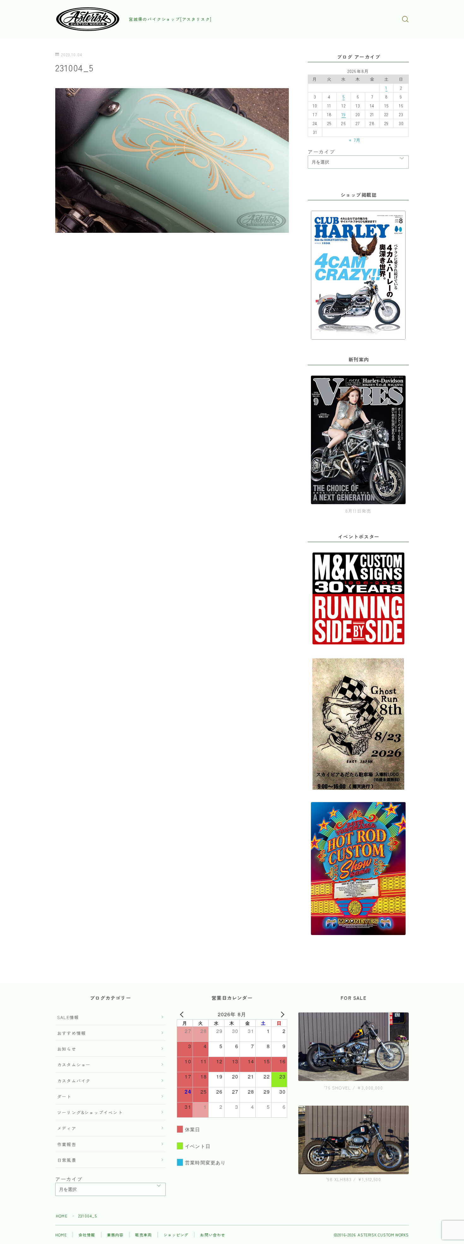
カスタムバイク (74, 1081)
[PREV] (183, 1014)
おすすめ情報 (71, 1033)
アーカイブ (321, 151)
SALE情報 (68, 1017)
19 (344, 114)
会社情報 (87, 1234)
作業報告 (66, 1144)
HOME (62, 1215)
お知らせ (66, 1049)
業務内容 (115, 1234)
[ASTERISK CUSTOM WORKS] (87, 19)
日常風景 (66, 1160)
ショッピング (176, 1234)
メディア (66, 1128)
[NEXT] (281, 1014)
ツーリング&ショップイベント (90, 1112)
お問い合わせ (212, 1234)
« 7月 (355, 140)
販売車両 (143, 1234)
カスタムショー (74, 1064)
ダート (64, 1096)
